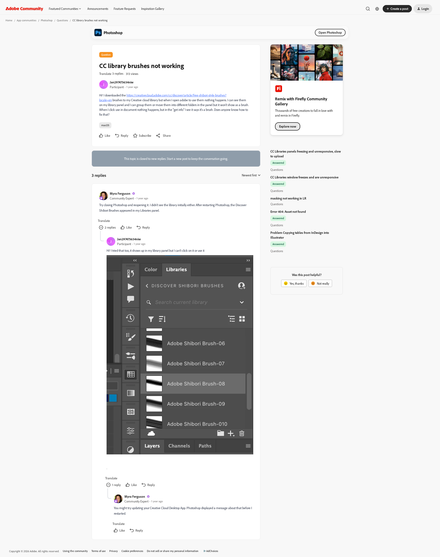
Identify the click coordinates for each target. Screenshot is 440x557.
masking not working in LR (288, 198)
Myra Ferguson (120, 193)
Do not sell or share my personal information (172, 551)
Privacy (113, 551)
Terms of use (98, 551)
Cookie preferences (132, 551)
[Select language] (377, 8)
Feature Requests (125, 9)
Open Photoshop (330, 32)
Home (9, 20)
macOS (105, 125)
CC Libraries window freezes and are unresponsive (304, 177)
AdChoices (212, 551)
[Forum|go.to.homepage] (24, 8)
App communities (26, 20)
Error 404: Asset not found (288, 211)
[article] (176, 211)
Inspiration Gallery (152, 9)
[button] (397, 8)
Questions (62, 20)
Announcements (97, 9)
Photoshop (46, 20)
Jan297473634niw (121, 82)
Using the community (75, 551)
